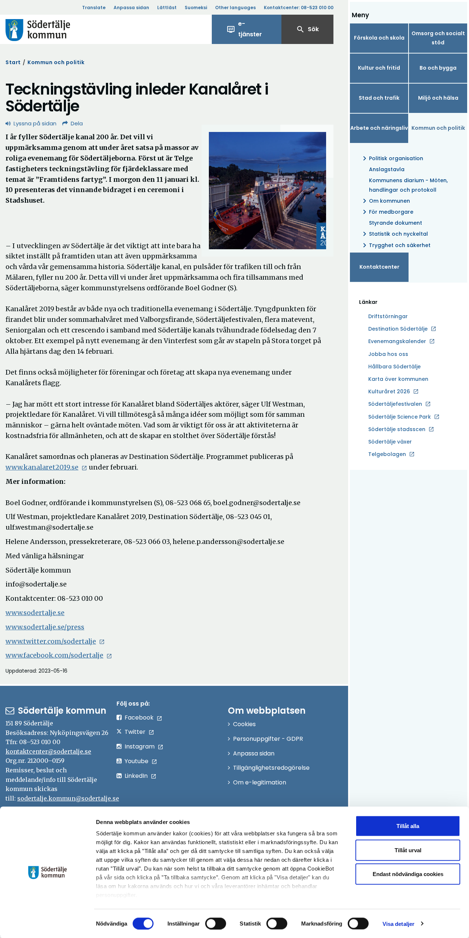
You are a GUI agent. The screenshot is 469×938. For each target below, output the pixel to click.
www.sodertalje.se (34, 612)
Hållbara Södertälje (394, 366)
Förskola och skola (379, 37)
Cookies (244, 724)
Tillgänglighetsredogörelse (271, 768)
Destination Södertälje (398, 329)
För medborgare (386, 211)
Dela (77, 123)
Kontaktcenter (379, 267)
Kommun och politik (55, 62)
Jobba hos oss (388, 354)
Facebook (139, 717)
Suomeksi (196, 7)
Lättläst (167, 7)
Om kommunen (385, 200)
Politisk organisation (391, 158)
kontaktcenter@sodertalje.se (48, 751)
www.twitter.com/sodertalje (50, 641)
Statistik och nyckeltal (394, 233)
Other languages (235, 7)
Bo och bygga (438, 67)
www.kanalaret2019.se (41, 467)
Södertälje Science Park (399, 417)
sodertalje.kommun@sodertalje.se (68, 798)
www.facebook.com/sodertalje (54, 655)
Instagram (140, 746)
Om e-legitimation (259, 782)
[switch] (215, 923)
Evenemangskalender (397, 341)
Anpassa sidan (131, 7)
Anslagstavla (387, 169)
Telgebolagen (387, 454)
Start (13, 62)
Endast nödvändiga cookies (408, 874)
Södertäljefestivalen (395, 404)
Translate (94, 7)
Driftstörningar (388, 316)
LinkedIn (136, 776)
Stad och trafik (379, 98)
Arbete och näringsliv (379, 128)
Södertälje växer (390, 441)
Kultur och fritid (379, 67)
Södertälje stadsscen (396, 429)
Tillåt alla (407, 826)
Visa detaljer (398, 923)
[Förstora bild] (267, 190)
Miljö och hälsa (438, 98)
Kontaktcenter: (298, 7)
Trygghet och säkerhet (395, 245)
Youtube (136, 761)
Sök (307, 29)
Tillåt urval (408, 850)
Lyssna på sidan (35, 123)
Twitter (135, 732)
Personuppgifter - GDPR (268, 739)
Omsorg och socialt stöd (438, 38)
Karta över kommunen (398, 379)
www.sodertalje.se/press (44, 627)
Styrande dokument (395, 223)
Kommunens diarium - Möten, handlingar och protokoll (408, 185)
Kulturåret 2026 (389, 391)
